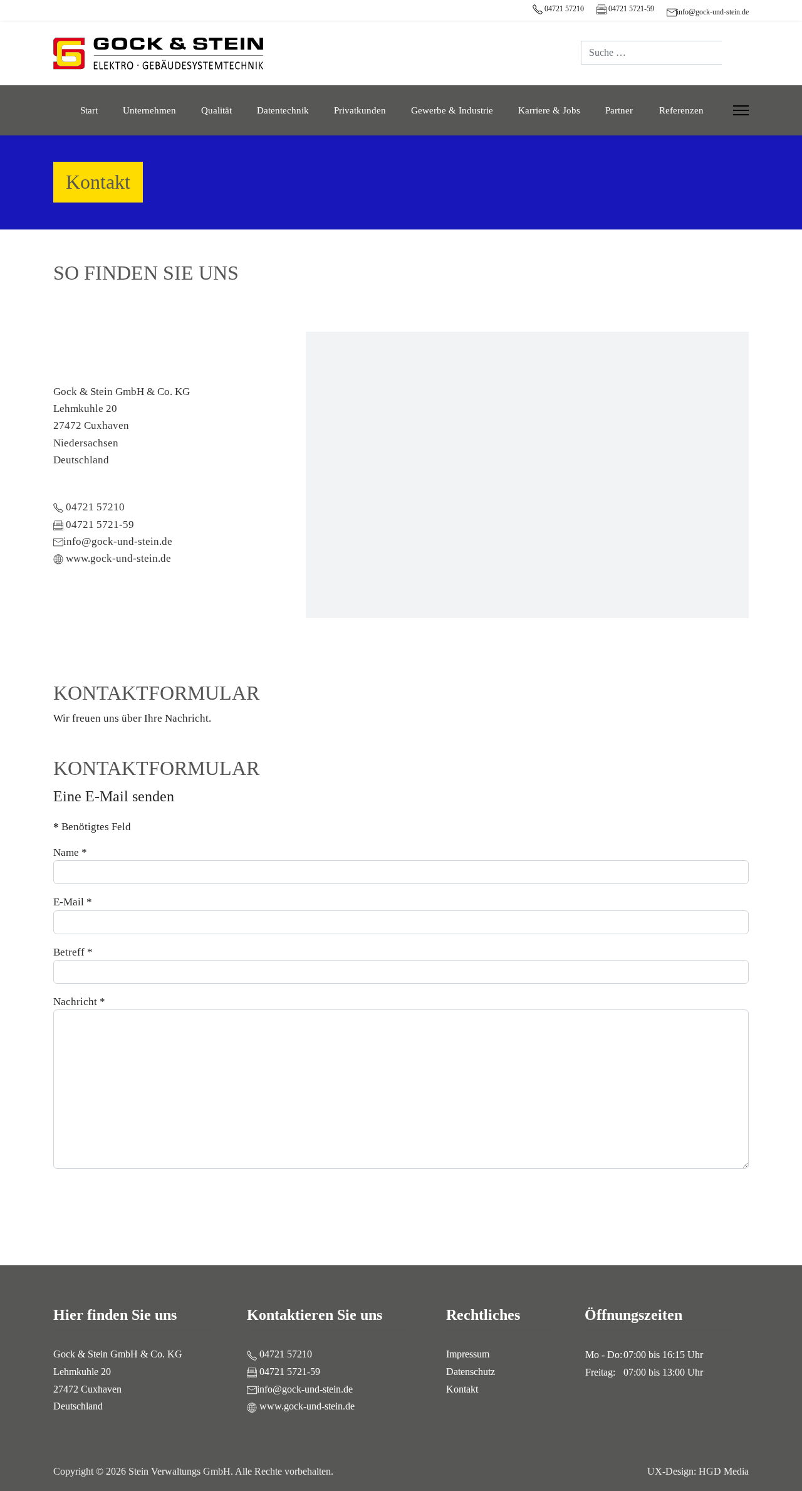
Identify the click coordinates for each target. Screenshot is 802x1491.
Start (89, 110)
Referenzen (681, 110)
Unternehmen (149, 110)
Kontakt (462, 1389)
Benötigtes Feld (92, 827)
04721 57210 (563, 8)
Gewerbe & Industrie (452, 110)
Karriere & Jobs (549, 110)
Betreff (73, 952)
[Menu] (741, 110)
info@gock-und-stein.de (713, 12)
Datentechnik (283, 110)
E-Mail (72, 902)
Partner (619, 110)
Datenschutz (470, 1371)
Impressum (467, 1354)
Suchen (735, 53)
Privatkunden (360, 110)
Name (70, 852)
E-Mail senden (712, 1190)
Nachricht (79, 1002)
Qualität (216, 110)
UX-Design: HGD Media (698, 1471)
